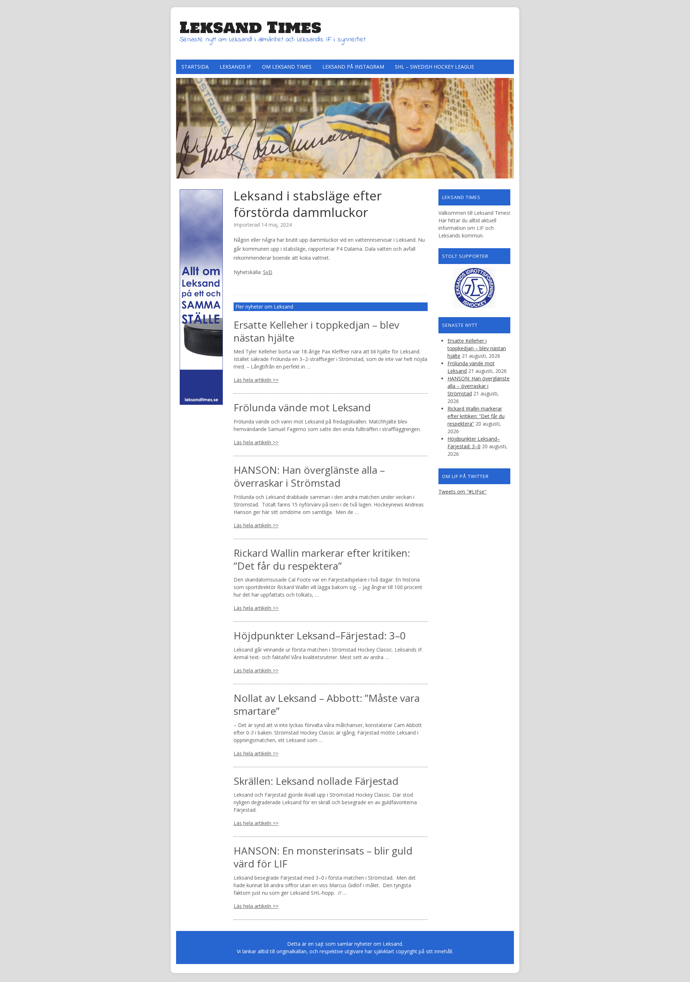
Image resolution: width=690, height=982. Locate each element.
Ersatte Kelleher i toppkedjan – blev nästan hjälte (316, 331)
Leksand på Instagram (353, 66)
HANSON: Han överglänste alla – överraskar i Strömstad (309, 476)
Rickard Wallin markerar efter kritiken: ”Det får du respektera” (322, 559)
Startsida (195, 66)
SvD (267, 272)
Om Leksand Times (287, 66)
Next (506, 126)
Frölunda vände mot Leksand (302, 407)
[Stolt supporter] (474, 288)
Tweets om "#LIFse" (462, 491)
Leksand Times (250, 27)
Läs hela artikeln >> (256, 379)
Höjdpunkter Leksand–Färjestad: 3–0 (320, 635)
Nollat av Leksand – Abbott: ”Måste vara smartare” (327, 704)
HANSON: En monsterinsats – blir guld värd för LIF (323, 857)
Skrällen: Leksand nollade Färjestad (316, 781)
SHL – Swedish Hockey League (434, 66)
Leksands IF (235, 66)
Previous (183, 126)
